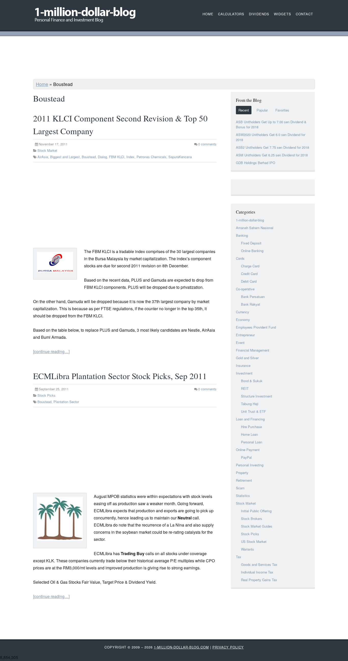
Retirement (244, 480)
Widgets (282, 13)
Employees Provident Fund (256, 327)
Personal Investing (249, 465)
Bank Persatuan (253, 296)
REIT (245, 388)
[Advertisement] (174, 58)
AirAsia (42, 156)
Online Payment (248, 449)
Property (242, 472)
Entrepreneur (245, 334)
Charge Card (250, 266)
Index (130, 156)
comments (207, 144)
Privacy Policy (228, 647)
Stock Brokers (251, 518)
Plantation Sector (66, 401)
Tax (238, 556)
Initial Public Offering (256, 510)
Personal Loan (251, 442)
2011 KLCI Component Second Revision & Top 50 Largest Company (120, 124)
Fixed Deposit (251, 243)
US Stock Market (253, 541)
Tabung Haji (249, 403)
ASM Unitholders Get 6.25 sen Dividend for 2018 (272, 155)
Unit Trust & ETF (253, 411)
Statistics (243, 495)
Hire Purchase (251, 426)
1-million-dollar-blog (250, 220)
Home (42, 84)
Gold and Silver (247, 357)
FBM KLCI (116, 156)
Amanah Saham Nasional (254, 227)
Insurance (243, 365)
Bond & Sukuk (251, 380)
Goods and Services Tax (259, 564)
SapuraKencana (180, 156)
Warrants (247, 549)
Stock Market (47, 150)
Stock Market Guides (256, 526)
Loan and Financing (250, 419)
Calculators (231, 13)
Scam (240, 487)
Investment (244, 373)
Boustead (89, 156)
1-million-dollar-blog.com (181, 647)
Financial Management (252, 350)
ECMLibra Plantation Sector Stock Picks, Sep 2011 (120, 375)
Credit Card (249, 273)
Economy (243, 319)
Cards (240, 258)
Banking (242, 235)
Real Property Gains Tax (259, 579)
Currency (242, 311)
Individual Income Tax (257, 572)
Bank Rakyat (250, 304)
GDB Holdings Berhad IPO (255, 162)
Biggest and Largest (65, 156)
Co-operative (245, 288)
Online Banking (252, 250)
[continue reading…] (51, 351)
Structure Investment (256, 396)
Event (240, 342)
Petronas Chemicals (151, 156)
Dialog (102, 156)
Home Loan (249, 434)
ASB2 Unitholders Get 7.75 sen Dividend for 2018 (272, 147)
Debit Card (249, 281)
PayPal (246, 457)
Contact (304, 13)
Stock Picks (46, 395)
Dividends (259, 13)
